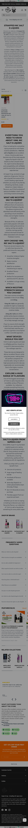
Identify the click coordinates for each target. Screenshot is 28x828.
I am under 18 (14, 424)
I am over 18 (14, 419)
